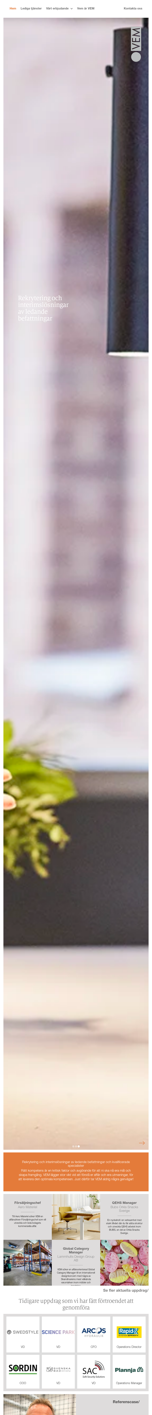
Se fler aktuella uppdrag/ (126, 1291)
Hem (13, 8)
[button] (59, 8)
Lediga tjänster (31, 8)
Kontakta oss (133, 8)
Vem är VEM (85, 8)
